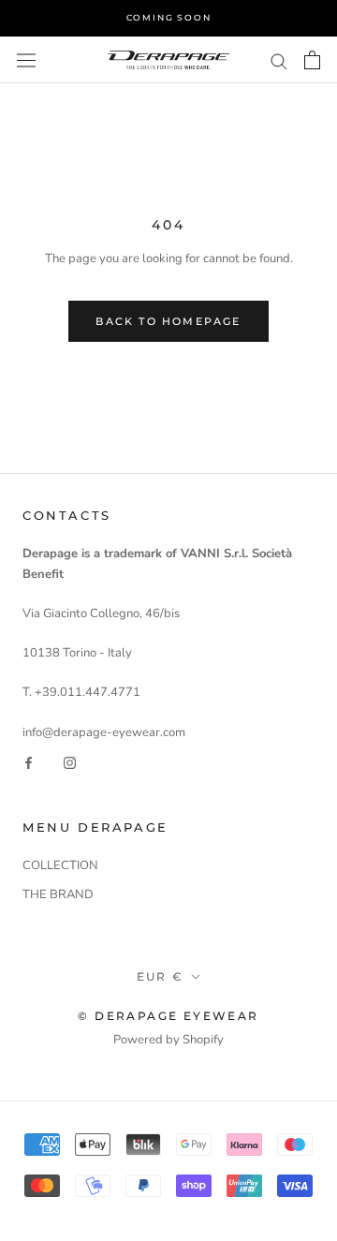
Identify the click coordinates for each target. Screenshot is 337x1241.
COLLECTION (60, 865)
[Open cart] (312, 60)
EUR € (160, 976)
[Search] (279, 60)
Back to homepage (168, 321)
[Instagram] (70, 763)
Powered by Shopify (168, 1039)
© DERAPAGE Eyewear (168, 1016)
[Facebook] (28, 763)
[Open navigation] (26, 60)
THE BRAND (58, 894)
